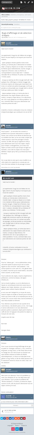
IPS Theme (14, 423)
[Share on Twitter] (1, 418)
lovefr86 (8, 396)
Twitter (17, 429)
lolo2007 (5, 37)
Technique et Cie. (22, 37)
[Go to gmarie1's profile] (3, 172)
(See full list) (5, 16)
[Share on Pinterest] (24, 418)
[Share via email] (21, 418)
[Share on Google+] (7, 418)
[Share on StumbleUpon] (18, 418)
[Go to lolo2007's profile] (3, 44)
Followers (15, 405)
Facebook (21, 429)
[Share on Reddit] (16, 418)
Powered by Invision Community (17, 432)
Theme (17, 425)
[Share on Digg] (10, 418)
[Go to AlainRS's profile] (3, 126)
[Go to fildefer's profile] (3, 338)
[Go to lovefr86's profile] (3, 396)
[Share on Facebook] (4, 418)
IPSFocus (20, 423)
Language (10, 425)
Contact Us (24, 425)
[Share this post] (31, 44)
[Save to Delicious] (13, 418)
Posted (12, 44)
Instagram (13, 429)
